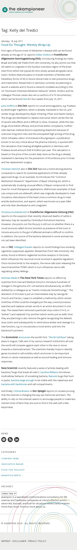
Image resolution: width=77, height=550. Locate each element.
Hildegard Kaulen (23, 247)
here (25, 99)
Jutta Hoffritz (8, 105)
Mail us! (4, 439)
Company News (10, 458)
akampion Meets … (12, 475)
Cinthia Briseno (21, 391)
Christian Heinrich (10, 168)
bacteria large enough (22, 380)
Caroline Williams (49, 372)
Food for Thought (13, 469)
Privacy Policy (37, 541)
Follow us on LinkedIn (17, 439)
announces (24, 337)
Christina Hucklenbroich (14, 212)
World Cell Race (57, 337)
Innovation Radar (12, 464)
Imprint (6, 541)
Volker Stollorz (43, 54)
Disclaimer (19, 541)
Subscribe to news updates (10, 439)
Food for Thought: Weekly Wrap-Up (25, 45)
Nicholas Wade (9, 277)
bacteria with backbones (14, 384)
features (53, 376)
